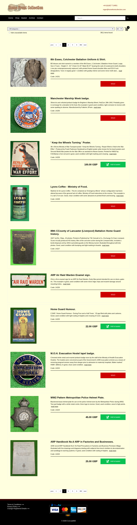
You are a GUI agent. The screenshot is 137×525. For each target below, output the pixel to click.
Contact (40, 18)
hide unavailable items (18, 33)
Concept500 (71, 521)
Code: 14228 (55, 199)
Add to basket (115, 164)
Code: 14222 (55, 454)
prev (52, 45)
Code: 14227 (55, 249)
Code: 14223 (55, 410)
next (85, 45)
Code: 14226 (55, 287)
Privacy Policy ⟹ (13, 506)
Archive (32, 18)
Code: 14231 (55, 76)
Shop (17, 18)
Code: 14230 (55, 111)
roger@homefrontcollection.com (114, 9)
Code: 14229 (55, 157)
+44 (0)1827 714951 (110, 5)
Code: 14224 (55, 368)
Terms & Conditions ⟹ (15, 504)
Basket (24, 18)
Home (10, 18)
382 (81, 45)
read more (97, 107)
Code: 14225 (55, 319)
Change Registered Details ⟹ (18, 508)
